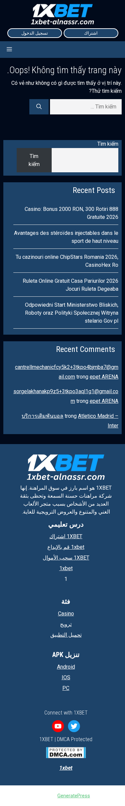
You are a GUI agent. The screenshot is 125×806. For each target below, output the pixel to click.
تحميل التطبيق (66, 635)
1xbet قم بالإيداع (65, 547)
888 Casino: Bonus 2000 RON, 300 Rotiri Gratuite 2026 (71, 213)
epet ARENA (104, 377)
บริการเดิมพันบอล (42, 416)
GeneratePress (73, 796)
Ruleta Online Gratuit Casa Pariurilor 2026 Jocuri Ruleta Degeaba (70, 285)
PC (65, 688)
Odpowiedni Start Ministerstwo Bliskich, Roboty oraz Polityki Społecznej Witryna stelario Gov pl (71, 313)
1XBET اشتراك (65, 536)
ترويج (66, 624)
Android (66, 667)
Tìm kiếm (107, 144)
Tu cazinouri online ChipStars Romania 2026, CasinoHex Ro (67, 261)
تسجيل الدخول (34, 33)
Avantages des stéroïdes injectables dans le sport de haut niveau (66, 237)
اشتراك (91, 33)
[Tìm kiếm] (39, 106)
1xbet (66, 568)
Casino (66, 613)
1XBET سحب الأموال (66, 558)
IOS (66, 677)
